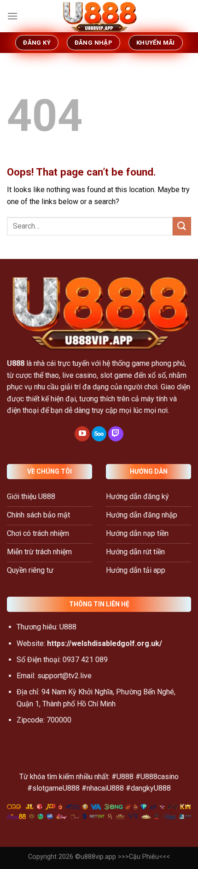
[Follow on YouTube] (82, 434)
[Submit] (182, 226)
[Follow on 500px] (99, 434)
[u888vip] (99, 16)
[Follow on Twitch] (115, 434)
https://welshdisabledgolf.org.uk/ (104, 643)
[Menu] (12, 16)
